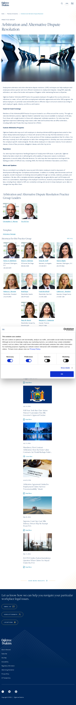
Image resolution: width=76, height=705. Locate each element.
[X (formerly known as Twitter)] (3, 691)
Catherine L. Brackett (64, 291)
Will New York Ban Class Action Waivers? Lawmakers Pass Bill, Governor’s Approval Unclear (35, 412)
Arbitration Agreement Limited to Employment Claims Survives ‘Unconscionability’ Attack (36, 486)
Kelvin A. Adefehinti (9, 261)
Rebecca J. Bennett (9, 291)
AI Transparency (6, 678)
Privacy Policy (35, 349)
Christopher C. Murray (10, 221)
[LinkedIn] (9, 691)
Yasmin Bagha (61, 261)
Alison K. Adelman (27, 261)
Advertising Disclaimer (8, 670)
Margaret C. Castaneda (46, 320)
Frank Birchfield (44, 291)
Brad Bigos (24, 291)
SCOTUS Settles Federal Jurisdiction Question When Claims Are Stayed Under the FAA (37, 560)
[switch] (28, 360)
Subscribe (4, 654)
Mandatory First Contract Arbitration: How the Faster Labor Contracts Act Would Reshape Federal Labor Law (37, 449)
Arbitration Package (9, 234)
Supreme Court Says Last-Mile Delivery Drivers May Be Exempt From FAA (35, 523)
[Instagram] (16, 691)
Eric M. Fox (25, 221)
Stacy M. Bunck (26, 320)
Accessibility (5, 662)
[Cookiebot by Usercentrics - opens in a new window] (65, 329)
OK (62, 374)
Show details (65, 368)
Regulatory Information (8, 666)
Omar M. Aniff (43, 261)
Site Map (4, 658)
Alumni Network (6, 650)
